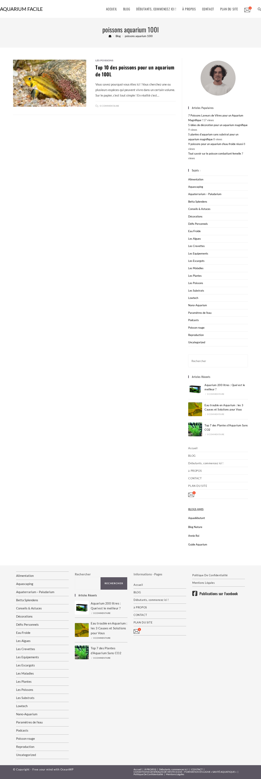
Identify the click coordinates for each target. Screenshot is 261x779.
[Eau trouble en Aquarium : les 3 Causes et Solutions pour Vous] (195, 409)
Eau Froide (194, 231)
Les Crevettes (196, 246)
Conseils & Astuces (199, 209)
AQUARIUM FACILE (21, 9)
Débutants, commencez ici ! (205, 463)
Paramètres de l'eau (199, 312)
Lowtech (193, 298)
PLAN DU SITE (197, 485)
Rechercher (83, 574)
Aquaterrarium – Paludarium (204, 194)
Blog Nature (195, 527)
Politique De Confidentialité (210, 575)
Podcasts (193, 320)
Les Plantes (195, 275)
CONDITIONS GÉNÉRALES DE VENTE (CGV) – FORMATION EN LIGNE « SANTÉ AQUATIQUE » (185, 771)
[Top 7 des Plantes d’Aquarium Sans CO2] (195, 429)
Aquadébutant (196, 518)
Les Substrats (196, 290)
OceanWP (67, 769)
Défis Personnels (198, 223)
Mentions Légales (203, 582)
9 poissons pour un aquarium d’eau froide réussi (215, 144)
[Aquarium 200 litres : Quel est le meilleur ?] (195, 389)
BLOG (192, 455)
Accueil (192, 448)
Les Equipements (198, 253)
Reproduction (196, 335)
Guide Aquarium (197, 544)
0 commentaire (109, 105)
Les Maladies (195, 268)
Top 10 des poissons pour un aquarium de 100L (135, 71)
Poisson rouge (196, 327)
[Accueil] (110, 36)
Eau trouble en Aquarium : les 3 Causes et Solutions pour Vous (109, 628)
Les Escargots (196, 260)
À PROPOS (150, 769)
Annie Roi (193, 535)
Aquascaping (195, 186)
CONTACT (195, 478)
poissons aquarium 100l (139, 36)
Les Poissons (104, 60)
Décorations (195, 216)
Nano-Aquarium (197, 305)
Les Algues (194, 238)
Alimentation (195, 179)
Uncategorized (196, 342)
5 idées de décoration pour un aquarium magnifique (218, 125)
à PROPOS (195, 470)
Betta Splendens (197, 201)
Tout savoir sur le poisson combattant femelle (214, 153)
